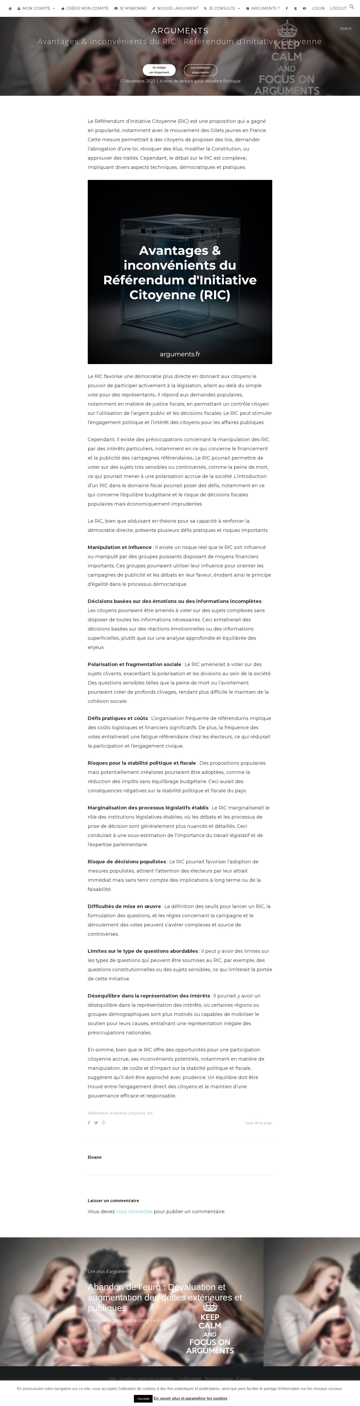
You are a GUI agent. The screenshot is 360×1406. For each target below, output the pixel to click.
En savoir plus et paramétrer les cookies (190, 1398)
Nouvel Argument (177, 8)
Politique (232, 81)
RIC (150, 1113)
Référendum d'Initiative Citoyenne (116, 1113)
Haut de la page (258, 1122)
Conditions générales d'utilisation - (148, 1379)
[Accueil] (10, 8)
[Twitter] (295, 8)
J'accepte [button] (143, 1398)
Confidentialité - (191, 1379)
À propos (243, 1379)
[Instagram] (304, 8)
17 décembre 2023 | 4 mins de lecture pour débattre (171, 81)
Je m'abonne (133, 8)
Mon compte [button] (36, 8)
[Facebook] (286, 8)
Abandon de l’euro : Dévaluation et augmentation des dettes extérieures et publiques (165, 1297)
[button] (351, 8)
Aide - (114, 1379)
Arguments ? (265, 8)
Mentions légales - (220, 1379)
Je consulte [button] (222, 8)
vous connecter (134, 1211)
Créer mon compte (87, 8)
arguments (180, 31)
